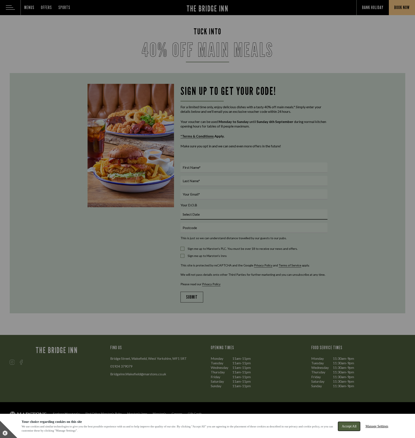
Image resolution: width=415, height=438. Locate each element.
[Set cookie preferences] (8, 429)
